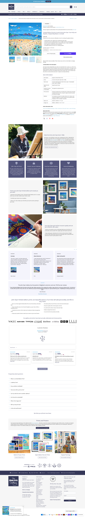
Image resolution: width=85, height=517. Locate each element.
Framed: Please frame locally (55, 49)
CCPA (37, 498)
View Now (48, 1)
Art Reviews (38, 480)
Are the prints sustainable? (17, 397)
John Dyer (74, 29)
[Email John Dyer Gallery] (61, 14)
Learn (60, 11)
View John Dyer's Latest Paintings (69, 108)
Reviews (48, 11)
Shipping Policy (39, 490)
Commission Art (39, 484)
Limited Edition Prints (60, 27)
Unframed (46, 49)
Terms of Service (39, 489)
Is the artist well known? (16, 408)
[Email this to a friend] (53, 118)
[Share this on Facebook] (47, 118)
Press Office (38, 504)
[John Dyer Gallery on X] (72, 14)
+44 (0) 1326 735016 (30, 480)
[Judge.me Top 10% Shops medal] (54, 465)
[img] (12, 352)
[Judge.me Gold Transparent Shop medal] (40, 465)
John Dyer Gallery (13, 514)
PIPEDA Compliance (40, 501)
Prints (19, 11)
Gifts (24, 11)
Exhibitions (34, 11)
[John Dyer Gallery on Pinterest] (68, 14)
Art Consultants (39, 482)
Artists (28, 11)
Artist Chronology (46, 108)
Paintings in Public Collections (56, 108)
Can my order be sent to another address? (20, 393)
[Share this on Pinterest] (50, 118)
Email (65, 495)
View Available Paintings (65, 457)
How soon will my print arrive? (17, 389)
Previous (72, 18)
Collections (41, 11)
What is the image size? (16, 401)
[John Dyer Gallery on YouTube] (75, 14)
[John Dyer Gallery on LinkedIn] (66, 14)
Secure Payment (39, 494)
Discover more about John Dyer (51, 147)
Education (38, 487)
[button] (45, 26)
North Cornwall (14, 18)
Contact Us (38, 486)
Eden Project (62, 139)
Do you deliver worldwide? (16, 386)
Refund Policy (38, 493)
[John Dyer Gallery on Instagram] (65, 14)
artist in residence (53, 139)
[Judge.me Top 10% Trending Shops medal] (59, 465)
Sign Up (69, 500)
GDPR (37, 495)
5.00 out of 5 (45, 330)
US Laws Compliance (40, 503)
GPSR (37, 497)
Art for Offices (39, 483)
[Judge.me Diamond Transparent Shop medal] (42, 338)
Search (37, 488)
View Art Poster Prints (19, 457)
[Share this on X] (44, 118)
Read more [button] (12, 361)
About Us (38, 481)
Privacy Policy (38, 492)
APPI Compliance (39, 500)
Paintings (13, 11)
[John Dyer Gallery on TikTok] (71, 14)
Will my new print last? (16, 404)
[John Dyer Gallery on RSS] (69, 14)
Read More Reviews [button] (42, 368)
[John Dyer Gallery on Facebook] (63, 14)
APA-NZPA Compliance (40, 499)
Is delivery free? (14, 382)
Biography (72, 114)
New (9, 11)
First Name (66, 491)
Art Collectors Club (39, 478)
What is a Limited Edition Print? (17, 378)
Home (9, 18)
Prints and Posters (35, 423)
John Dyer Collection (56, 115)
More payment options (67, 57)
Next (76, 18)
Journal (52, 11)
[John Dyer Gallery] (11, 7)
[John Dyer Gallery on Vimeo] (74, 14)
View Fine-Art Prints (42, 457)
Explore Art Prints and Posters (42, 428)
